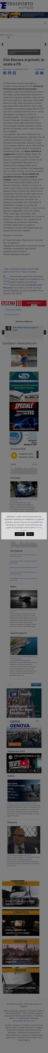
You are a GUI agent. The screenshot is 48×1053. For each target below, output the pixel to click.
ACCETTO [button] (19, 534)
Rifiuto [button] (30, 534)
